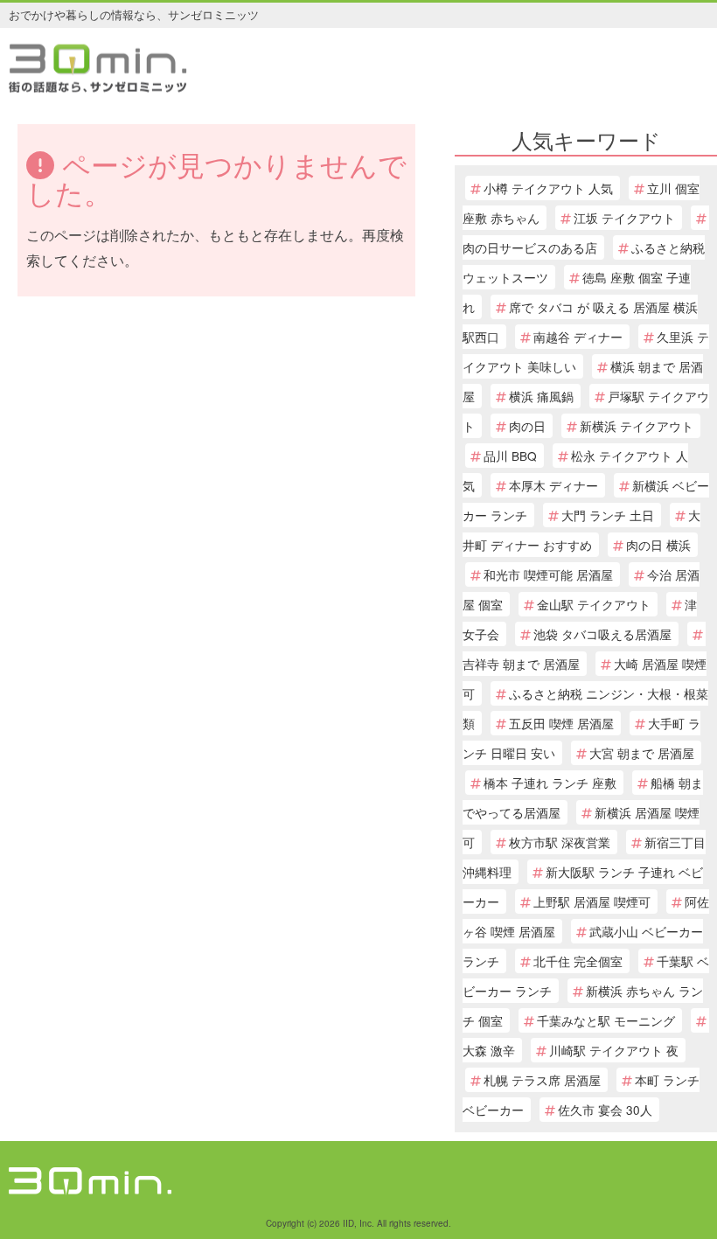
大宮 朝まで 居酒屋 (641, 753)
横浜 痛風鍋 (541, 396)
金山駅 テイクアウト (594, 604)
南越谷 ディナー (578, 336)
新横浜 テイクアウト (636, 426)
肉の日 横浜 (658, 544)
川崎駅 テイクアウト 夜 (614, 1050)
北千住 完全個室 (578, 961)
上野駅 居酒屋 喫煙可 (592, 901)
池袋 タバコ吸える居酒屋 (602, 634)
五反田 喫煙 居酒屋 (561, 723)
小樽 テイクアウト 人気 (548, 188)
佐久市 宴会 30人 (605, 1109)
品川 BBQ (510, 455)
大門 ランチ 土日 (607, 515)
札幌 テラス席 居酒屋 (542, 1080)
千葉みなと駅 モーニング (606, 1020)
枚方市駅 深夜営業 (559, 842)
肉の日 (527, 426)
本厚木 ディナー (553, 485)
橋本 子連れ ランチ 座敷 (550, 782)
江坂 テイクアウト (624, 217)
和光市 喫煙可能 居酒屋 (548, 574)
